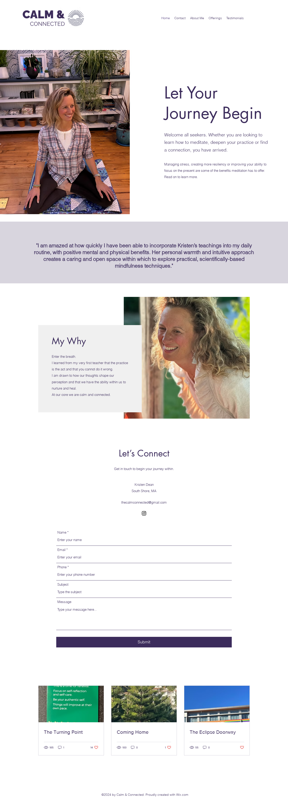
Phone (62, 567)
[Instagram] (144, 513)
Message (64, 601)
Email (61, 549)
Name (61, 532)
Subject (62, 584)
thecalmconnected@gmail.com (144, 502)
